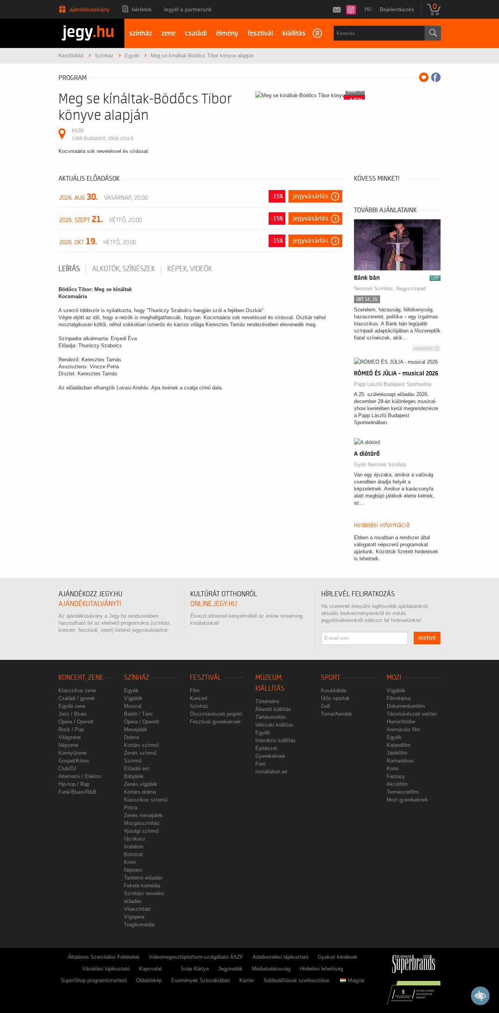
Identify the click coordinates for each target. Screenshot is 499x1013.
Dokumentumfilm (406, 706)
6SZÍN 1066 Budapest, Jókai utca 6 (102, 134)
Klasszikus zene (77, 690)
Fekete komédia (142, 886)
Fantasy (396, 776)
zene (168, 33)
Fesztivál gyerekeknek (215, 722)
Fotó (260, 764)
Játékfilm (397, 753)
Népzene (68, 745)
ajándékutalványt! (89, 604)
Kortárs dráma (140, 792)
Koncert (198, 698)
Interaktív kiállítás (275, 740)
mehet (427, 638)
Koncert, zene (81, 678)
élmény (227, 33)
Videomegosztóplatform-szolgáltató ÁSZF (196, 957)
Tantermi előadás (143, 878)
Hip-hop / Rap (73, 784)
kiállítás (294, 33)
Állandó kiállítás (273, 709)
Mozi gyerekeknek (407, 800)
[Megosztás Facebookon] (436, 77)
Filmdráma (399, 698)
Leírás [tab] (69, 269)
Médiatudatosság (271, 969)
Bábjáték (134, 776)
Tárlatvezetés (270, 717)
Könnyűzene (72, 753)
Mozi (394, 678)
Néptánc (133, 870)
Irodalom (133, 846)
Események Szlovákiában (200, 980)
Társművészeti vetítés (412, 714)
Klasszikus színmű (145, 800)
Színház (136, 678)
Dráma (131, 737)
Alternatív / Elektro (79, 776)
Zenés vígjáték (140, 784)
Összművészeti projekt (216, 714)
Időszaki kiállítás (274, 725)
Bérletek (142, 9)
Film (195, 690)
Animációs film (403, 729)
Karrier (246, 980)
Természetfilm (403, 792)
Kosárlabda (333, 690)
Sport (330, 678)
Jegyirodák (230, 969)
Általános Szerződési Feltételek (104, 957)
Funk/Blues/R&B (77, 792)
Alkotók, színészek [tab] (123, 269)
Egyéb (131, 690)
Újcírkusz (134, 839)
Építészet (266, 748)
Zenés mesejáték (143, 815)
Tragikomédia (139, 925)
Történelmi (267, 701)
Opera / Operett (76, 722)
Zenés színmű (140, 753)
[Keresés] (433, 33)
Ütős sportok (335, 698)
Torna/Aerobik (336, 714)
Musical (133, 706)
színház (140, 33)
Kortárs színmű (141, 745)
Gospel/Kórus (73, 761)
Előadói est (136, 768)
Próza (130, 807)
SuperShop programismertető (94, 980)
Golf (325, 706)
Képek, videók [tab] (189, 269)
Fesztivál (205, 678)
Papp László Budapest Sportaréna (392, 384)
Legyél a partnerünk (188, 9)
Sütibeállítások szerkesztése (296, 980)
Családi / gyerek (76, 698)
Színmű (133, 761)
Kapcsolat (150, 969)
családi (196, 33)
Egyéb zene (71, 706)
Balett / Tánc (138, 714)
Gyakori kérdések (337, 957)
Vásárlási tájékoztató (106, 969)
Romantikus (400, 761)
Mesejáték (135, 729)
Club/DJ (67, 768)
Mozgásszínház (142, 823)
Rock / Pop (71, 729)
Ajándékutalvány (89, 9)
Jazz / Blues (72, 714)
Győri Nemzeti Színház (380, 464)
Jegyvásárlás (310, 196)
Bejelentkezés (397, 9)
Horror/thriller (401, 722)
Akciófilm (397, 784)
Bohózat (133, 854)
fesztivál (260, 33)
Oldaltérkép (149, 980)
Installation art (271, 772)
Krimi (130, 862)
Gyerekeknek (270, 756)
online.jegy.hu (213, 604)
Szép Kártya (194, 969)
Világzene (69, 737)
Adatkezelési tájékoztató (280, 957)
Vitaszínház (137, 909)
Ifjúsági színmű (141, 831)
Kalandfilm (399, 745)
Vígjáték (133, 698)
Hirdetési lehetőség (321, 969)
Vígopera (134, 917)
